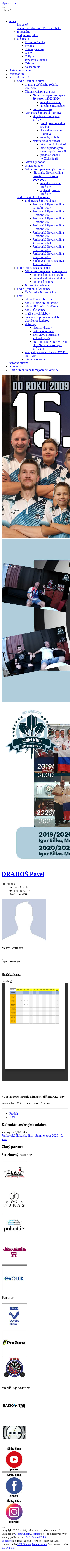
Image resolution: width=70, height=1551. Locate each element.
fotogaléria (23, 31)
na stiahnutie (32, 67)
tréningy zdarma (35, 359)
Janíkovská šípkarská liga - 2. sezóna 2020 (49, 255)
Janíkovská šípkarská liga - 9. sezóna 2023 (49, 206)
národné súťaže (18, 362)
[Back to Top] (3, 1527)
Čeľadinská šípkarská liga (41, 292)
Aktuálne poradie (20, 70)
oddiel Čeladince (35, 310)
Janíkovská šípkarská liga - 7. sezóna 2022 (49, 220)
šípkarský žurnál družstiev (50, 191)
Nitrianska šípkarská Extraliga (43, 112)
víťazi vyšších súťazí (53, 144)
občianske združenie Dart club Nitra (39, 28)
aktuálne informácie (52, 105)
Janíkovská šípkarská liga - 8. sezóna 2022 (49, 213)
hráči (20, 296)
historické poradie (43, 331)
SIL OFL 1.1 (8, 1547)
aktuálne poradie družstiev (50, 184)
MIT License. (25, 1544)
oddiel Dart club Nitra (30, 81)
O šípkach (23, 38)
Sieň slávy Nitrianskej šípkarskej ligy (46, 336)
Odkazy (30, 63)
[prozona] (14, 1354)
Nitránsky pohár (35, 162)
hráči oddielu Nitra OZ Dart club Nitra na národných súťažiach (50, 345)
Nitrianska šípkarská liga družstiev (46, 169)
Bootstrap (7, 1540)
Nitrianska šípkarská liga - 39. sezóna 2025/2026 (49, 96)
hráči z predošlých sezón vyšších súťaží (53, 149)
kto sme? (22, 24)
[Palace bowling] (14, 1185)
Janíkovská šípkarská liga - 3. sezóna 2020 (49, 248)
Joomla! (36, 1533)
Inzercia (30, 45)
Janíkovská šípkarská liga (40, 200)
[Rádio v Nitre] (14, 1418)
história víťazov (42, 327)
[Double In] (14, 1444)
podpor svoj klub (27, 35)
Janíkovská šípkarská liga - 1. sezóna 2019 (49, 262)
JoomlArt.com (22, 1533)
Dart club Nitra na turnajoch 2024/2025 (33, 370)
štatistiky (30, 324)
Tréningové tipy (34, 49)
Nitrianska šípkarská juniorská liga (46, 271)
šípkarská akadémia (37, 285)
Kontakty (15, 366)
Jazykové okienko (36, 59)
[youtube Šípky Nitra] (14, 1470)
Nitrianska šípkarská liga (40, 91)
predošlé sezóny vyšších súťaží (50, 156)
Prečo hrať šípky (35, 42)
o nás (12, 21)
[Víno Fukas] (14, 1211)
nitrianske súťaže (19, 77)
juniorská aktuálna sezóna (48, 274)
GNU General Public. (37, 1537)
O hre (28, 52)
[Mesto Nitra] (14, 1327)
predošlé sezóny (42, 109)
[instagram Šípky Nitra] (14, 1523)
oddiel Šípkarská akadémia (33, 267)
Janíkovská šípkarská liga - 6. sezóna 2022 (49, 227)
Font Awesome (39, 1544)
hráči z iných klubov (37, 313)
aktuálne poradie (50, 102)
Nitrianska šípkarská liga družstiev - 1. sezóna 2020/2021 (48, 176)
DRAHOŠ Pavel (23, 873)
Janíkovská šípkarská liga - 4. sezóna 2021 (49, 241)
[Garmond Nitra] (14, 1263)
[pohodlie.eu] (14, 1237)
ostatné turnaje (34, 165)
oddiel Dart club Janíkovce (33, 197)
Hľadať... (7, 10)
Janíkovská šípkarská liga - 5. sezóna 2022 (49, 234)
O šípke (29, 56)
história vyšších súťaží (46, 140)
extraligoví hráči (50, 137)
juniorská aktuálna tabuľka (49, 278)
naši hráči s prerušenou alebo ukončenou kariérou (42, 318)
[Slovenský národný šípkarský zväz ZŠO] (14, 1380)
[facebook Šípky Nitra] (14, 1496)
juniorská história (43, 281)
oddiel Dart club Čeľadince (34, 288)
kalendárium (16, 74)
